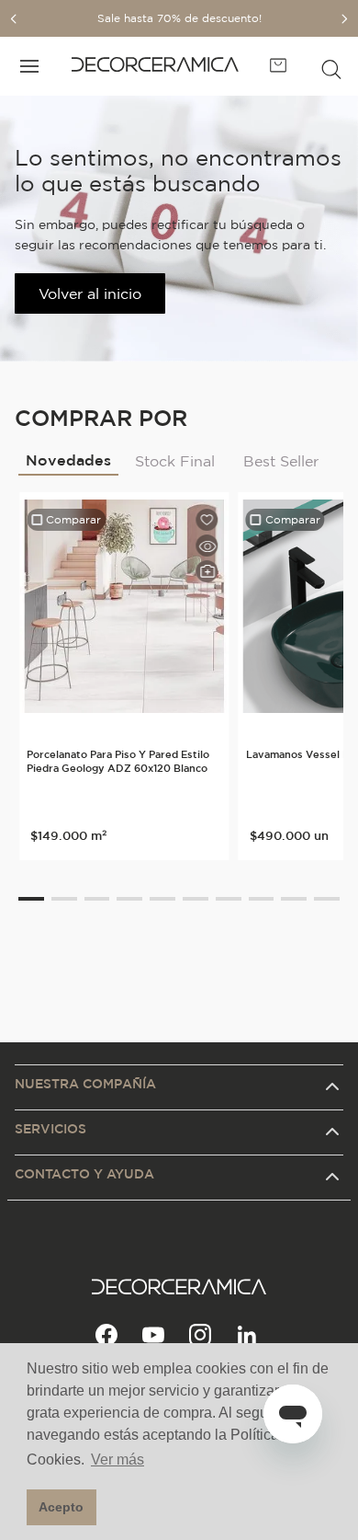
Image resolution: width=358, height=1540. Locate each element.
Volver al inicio (90, 293)
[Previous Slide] (14, 18)
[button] (331, 66)
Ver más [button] (117, 1459)
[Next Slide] (344, 18)
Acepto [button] (61, 1507)
